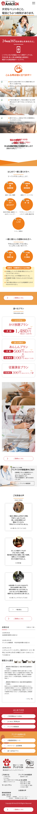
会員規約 (11, 798)
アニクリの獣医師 (13, 726)
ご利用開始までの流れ (14, 716)
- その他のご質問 (24, 787)
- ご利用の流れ (6, 776)
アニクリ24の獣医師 (25, 775)
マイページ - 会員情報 (14, 746)
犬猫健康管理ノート (13, 740)
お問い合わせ (6, 795)
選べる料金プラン (13, 751)
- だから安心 (6, 778)
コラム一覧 (30, 699)
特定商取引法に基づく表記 (21, 798)
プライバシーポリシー (24, 796)
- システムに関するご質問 (26, 785)
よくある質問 (22, 780)
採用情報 (15, 796)
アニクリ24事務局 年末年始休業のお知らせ (16, 643)
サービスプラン (7, 785)
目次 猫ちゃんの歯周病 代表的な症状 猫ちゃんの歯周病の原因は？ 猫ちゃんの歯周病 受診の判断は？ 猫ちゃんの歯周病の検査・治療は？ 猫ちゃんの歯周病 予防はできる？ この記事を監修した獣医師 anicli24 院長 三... (19, 672)
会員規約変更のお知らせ (9, 635)
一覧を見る (19, 609)
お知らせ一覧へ (31, 627)
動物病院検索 (6, 793)
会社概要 (8, 796)
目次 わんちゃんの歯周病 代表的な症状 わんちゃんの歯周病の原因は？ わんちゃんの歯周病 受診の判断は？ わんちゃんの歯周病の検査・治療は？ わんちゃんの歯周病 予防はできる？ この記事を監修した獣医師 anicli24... (19, 687)
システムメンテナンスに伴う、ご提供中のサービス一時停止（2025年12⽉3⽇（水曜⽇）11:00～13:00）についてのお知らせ (18, 652)
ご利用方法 (5, 775)
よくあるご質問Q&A (13, 721)
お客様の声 (22, 790)
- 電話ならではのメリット (9, 781)
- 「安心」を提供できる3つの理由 (10, 780)
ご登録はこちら (18, 298)
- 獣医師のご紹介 (24, 776)
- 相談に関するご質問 (25, 782)
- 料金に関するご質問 (25, 783)
